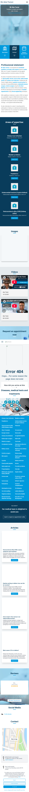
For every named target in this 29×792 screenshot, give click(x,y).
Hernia (17, 463)
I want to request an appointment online (14, 517)
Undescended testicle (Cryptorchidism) (21, 421)
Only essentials (14, 783)
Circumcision (18, 430)
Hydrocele (17, 438)
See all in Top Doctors (14, 700)
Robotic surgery (6, 441)
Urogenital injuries (20, 435)
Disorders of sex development (19, 497)
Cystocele (17, 441)
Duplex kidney (18, 472)
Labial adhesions (19, 491)
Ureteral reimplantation (19, 484)
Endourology (18, 453)
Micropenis (5, 456)
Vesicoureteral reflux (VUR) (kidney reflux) (7, 426)
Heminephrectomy (6, 488)
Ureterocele (5, 476)
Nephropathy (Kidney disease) (20, 456)
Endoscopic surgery (7, 438)
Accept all (14, 786)
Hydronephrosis (6, 466)
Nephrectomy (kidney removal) (20, 449)
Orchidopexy (18, 488)
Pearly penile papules (7, 463)
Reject (14, 780)
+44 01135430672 (9, 759)
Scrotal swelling (6, 491)
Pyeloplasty (5, 483)
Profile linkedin (7, 714)
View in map (14, 739)
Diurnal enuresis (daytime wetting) (6, 497)
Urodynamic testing (7, 444)
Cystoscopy (5, 481)
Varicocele (18, 433)
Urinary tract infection (8, 418)
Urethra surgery (6, 453)
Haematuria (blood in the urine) (20, 445)
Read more (14, 140)
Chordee (17, 469)
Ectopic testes (6, 433)
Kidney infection (19, 460)
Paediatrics (5, 421)
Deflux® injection (19, 481)
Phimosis (17, 425)
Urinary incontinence (7, 435)
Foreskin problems (20, 466)
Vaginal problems (6, 494)
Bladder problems (19, 418)
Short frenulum (6, 430)
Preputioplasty (6, 469)
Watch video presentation (14, 13)
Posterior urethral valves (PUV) (20, 477)
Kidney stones (5, 448)
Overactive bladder (20, 494)
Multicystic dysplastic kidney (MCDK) (7, 472)
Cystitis (4, 460)
